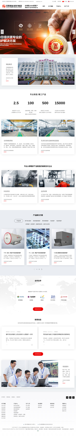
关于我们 (3, 397)
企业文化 (3, 410)
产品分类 (19, 220)
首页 (44, 6)
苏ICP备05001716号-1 (29, 424)
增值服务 (64, 405)
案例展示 (40, 407)
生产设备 (28, 407)
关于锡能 (50, 6)
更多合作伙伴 (38, 309)
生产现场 (28, 405)
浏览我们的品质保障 (45, 199)
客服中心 (46, 12)
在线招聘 (64, 407)
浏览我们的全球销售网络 (9, 150)
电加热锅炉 (59, 220)
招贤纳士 (13, 397)
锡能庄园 (3, 416)
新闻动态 (38, 12)
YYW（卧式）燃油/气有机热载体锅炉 (12, 252)
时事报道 (52, 405)
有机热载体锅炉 (36, 220)
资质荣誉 (3, 409)
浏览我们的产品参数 (8, 261)
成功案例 (30, 12)
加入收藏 (54, 1)
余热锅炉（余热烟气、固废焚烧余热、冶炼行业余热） (38, 224)
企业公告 (52, 407)
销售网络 (3, 414)
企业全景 (3, 407)
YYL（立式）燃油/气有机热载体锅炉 (37, 252)
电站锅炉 (52, 220)
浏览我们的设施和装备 (45, 150)
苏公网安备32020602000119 (46, 424)
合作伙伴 (40, 405)
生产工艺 (66, 6)
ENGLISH (72, 1)
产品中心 (58, 6)
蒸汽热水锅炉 (28, 220)
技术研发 (3, 412)
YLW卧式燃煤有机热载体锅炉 (61, 252)
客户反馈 (64, 409)
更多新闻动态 (38, 354)
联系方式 (64, 410)
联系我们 (59, 1)
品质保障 (28, 409)
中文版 (65, 1)
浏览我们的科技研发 (8, 199)
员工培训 (3, 418)
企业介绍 (3, 405)
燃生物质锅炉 (45, 220)
